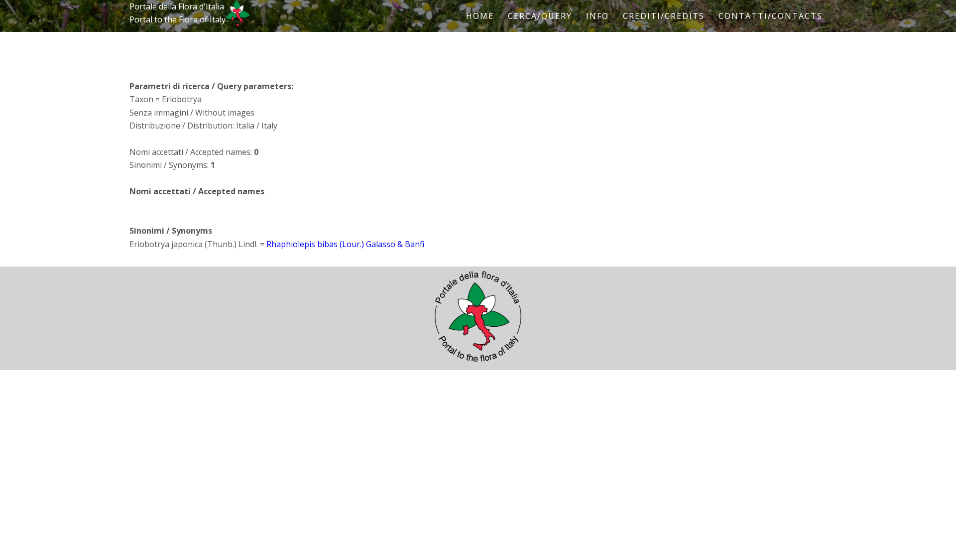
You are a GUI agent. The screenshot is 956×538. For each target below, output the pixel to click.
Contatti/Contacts (770, 15)
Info (597, 15)
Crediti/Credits (664, 15)
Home (480, 15)
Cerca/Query (540, 15)
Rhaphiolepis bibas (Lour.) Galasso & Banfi (345, 244)
